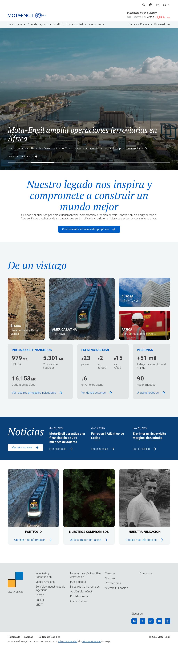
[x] (142, 621)
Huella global (78, 581)
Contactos (146, 573)
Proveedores (162, 24)
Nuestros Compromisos (85, 586)
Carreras (133, 24)
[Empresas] (150, 5)
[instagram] (167, 621)
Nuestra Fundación (116, 588)
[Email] (157, 5)
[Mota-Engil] (27, 15)
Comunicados (78, 601)
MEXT (39, 604)
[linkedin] (151, 621)
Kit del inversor (79, 596)
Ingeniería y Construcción (43, 575)
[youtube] (159, 621)
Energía (39, 595)
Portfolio (59, 24)
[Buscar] (143, 5)
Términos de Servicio (91, 641)
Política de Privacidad (20, 637)
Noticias (110, 578)
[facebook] (134, 621)
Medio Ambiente (45, 581)
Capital (39, 599)
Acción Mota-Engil (81, 591)
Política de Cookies (49, 637)
